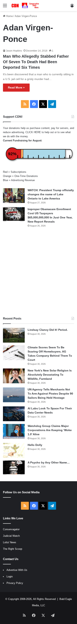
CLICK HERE (33, 132)
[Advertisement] (38, 271)
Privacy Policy (15, 583)
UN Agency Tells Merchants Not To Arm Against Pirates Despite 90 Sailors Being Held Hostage (50, 393)
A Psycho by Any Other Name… (49, 462)
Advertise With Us (17, 570)
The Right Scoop (12, 548)
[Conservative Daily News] (25, 5)
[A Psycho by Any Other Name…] (14, 467)
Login (10, 576)
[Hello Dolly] (14, 450)
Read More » (16, 87)
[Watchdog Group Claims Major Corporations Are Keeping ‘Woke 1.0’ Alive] (14, 431)
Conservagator (11, 529)
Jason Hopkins (14, 50)
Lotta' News (9, 542)
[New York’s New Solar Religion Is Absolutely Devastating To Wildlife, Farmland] (14, 375)
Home (9, 16)
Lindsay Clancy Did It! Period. (48, 329)
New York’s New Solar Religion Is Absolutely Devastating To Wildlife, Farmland (50, 374)
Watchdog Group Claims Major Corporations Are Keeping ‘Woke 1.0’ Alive (50, 430)
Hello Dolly (35, 444)
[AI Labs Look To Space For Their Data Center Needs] (14, 413)
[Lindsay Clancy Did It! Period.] (14, 335)
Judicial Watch (11, 535)
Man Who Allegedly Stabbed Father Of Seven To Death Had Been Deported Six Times (36, 62)
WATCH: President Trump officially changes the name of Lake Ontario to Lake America (51, 194)
